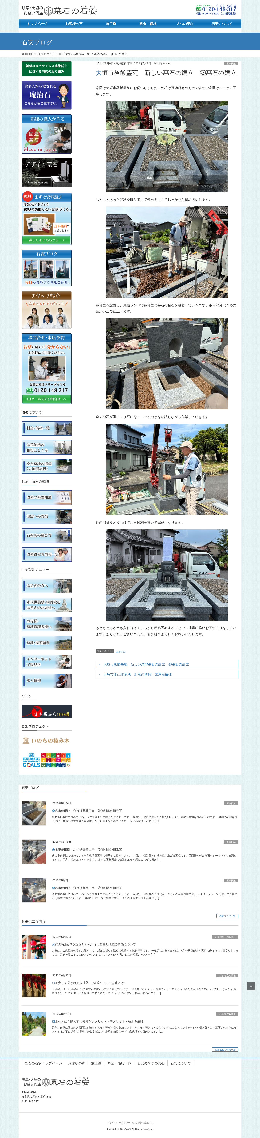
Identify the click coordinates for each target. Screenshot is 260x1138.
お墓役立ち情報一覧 (225, 1049)
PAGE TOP (250, 986)
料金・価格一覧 (119, 1062)
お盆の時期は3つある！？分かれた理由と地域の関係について (94, 944)
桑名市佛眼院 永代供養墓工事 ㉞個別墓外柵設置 (87, 888)
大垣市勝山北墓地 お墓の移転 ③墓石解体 (137, 674)
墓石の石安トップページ (43, 1062)
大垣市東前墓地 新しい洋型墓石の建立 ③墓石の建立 (146, 663)
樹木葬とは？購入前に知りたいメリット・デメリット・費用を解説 (97, 1021)
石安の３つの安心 (151, 1062)
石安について (181, 1062)
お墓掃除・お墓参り (225, 936)
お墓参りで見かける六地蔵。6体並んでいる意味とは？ (89, 983)
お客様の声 (76, 1062)
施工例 (96, 1062)
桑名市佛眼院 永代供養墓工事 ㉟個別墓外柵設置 (87, 849)
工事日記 (231, 63)
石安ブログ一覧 (227, 915)
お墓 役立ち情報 (227, 975)
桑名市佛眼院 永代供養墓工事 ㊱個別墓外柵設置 (87, 810)
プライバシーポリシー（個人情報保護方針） (130, 1122)
